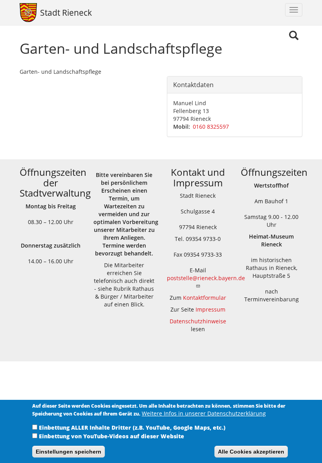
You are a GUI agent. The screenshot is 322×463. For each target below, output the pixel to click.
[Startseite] (27, 12)
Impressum (210, 309)
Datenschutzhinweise (198, 321)
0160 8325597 (211, 126)
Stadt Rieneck (66, 12)
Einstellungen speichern (68, 451)
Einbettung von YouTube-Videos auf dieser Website (111, 436)
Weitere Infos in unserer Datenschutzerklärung (204, 413)
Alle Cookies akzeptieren (251, 451)
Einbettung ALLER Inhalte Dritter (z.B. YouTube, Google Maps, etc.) (132, 427)
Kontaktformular (204, 297)
